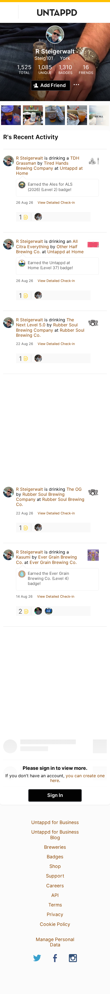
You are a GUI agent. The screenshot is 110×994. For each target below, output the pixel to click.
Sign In (55, 795)
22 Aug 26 (24, 344)
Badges (55, 856)
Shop (55, 866)
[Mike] (48, 611)
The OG (74, 489)
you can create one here (77, 778)
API (55, 895)
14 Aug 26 (24, 596)
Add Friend (53, 85)
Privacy (55, 914)
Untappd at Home (65, 251)
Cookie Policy (55, 924)
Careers (55, 885)
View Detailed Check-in (56, 203)
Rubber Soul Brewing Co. (50, 502)
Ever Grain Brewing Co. (53, 562)
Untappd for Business (55, 822)
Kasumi (23, 557)
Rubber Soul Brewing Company (47, 327)
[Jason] (38, 217)
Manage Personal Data (55, 942)
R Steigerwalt (29, 158)
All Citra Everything (47, 244)
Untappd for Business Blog (55, 834)
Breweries (55, 847)
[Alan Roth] (38, 611)
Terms (55, 905)
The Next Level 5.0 (45, 322)
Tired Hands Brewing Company (42, 165)
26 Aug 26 (24, 203)
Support (55, 876)
